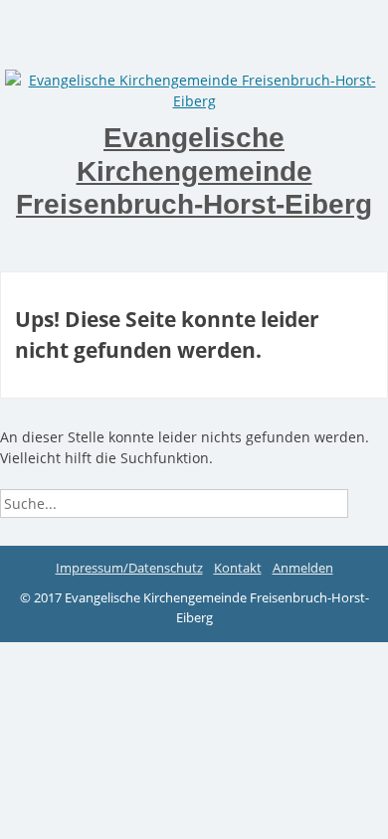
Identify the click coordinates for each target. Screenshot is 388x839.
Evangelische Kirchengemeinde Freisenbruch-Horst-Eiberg (194, 171)
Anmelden (303, 568)
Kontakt (238, 568)
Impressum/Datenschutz (129, 568)
